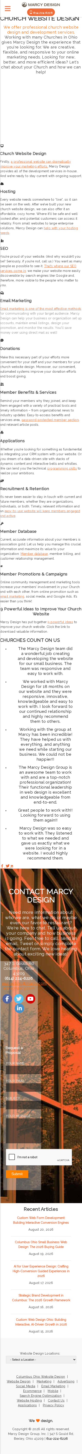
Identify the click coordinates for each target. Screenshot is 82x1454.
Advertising (66, 1381)
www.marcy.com (19, 988)
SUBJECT (13, 1098)
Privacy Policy (53, 1405)
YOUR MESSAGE (18, 1116)
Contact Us (56, 1400)
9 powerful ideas (60, 622)
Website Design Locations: (40, 1353)
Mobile (53, 1391)
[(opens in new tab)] (7, 999)
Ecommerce (32, 1391)
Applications (27, 1405)
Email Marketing (53, 1386)
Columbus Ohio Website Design (40, 1376)
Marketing (44, 1381)
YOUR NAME (15, 1063)
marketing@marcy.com (24, 983)
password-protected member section (50, 420)
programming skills (62, 468)
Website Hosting (29, 1400)
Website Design (19, 1381)
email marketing (12, 596)
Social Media (25, 1386)
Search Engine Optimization (40, 1395)
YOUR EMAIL (15, 1081)
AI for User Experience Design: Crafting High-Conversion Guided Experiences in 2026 (41, 1271)
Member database (34, 554)
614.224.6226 (43, 13)
